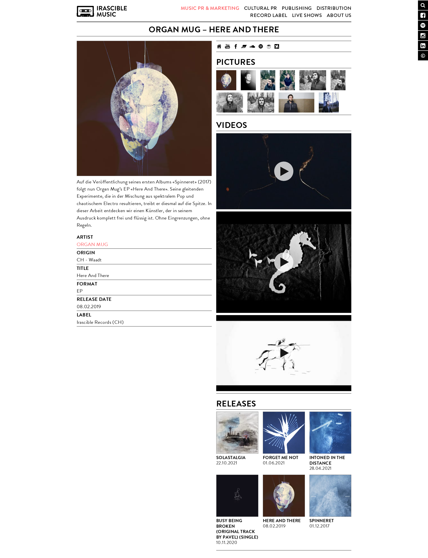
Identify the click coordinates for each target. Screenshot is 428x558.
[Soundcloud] (252, 46)
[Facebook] (236, 46)
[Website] (219, 46)
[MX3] (277, 46)
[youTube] (227, 46)
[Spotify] (260, 46)
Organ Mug (92, 244)
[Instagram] (269, 46)
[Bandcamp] (244, 46)
